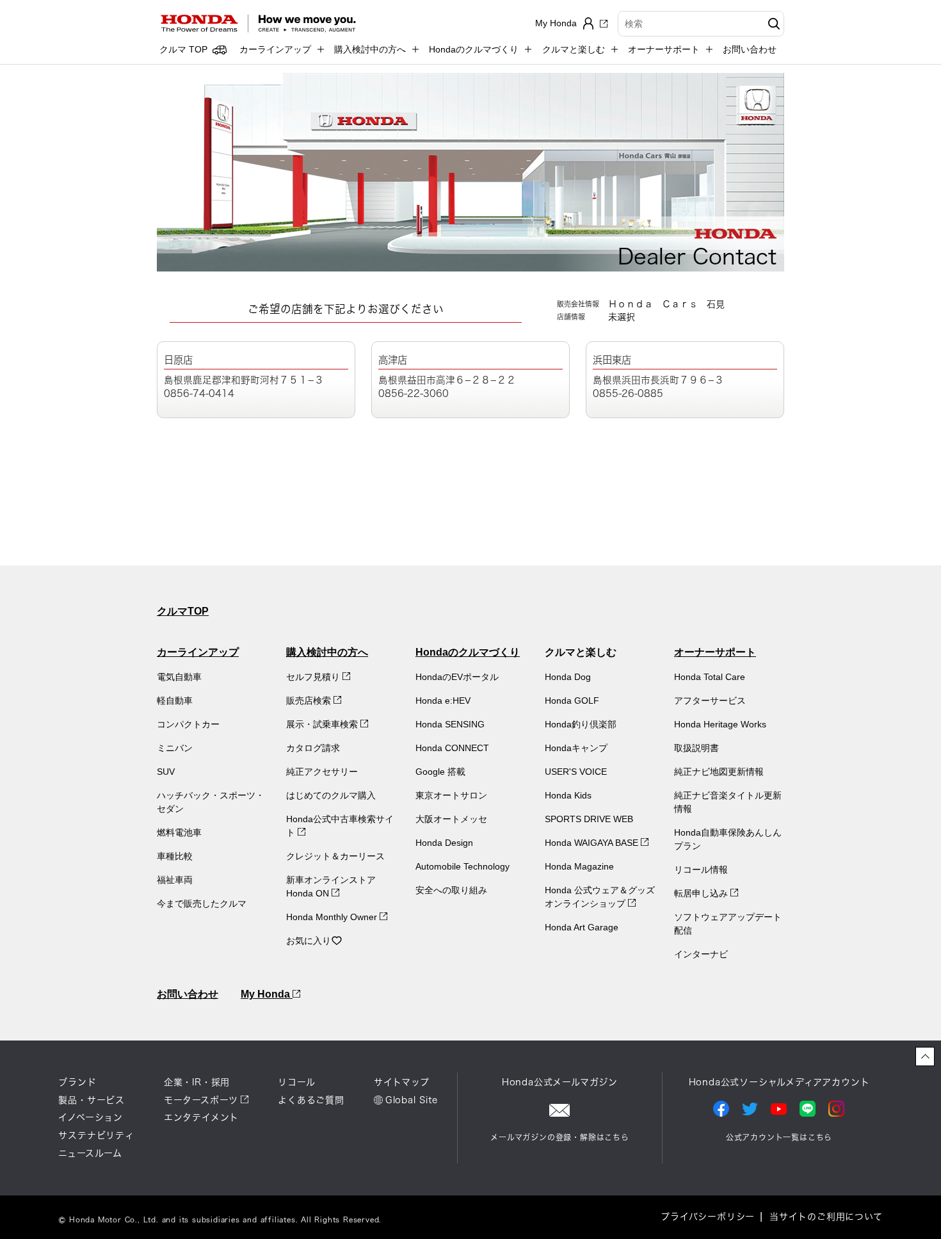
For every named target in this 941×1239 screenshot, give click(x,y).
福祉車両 (175, 880)
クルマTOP (183, 611)
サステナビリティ (96, 1135)
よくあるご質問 (311, 1100)
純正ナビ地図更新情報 (719, 771)
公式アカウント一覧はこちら (779, 1137)
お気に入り (308, 940)
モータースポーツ (201, 1100)
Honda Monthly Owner (333, 917)
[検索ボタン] (772, 24)
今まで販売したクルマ (201, 903)
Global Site (411, 1100)
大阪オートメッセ (451, 819)
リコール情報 (701, 869)
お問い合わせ (749, 49)
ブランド (77, 1082)
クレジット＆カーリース (335, 856)
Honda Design (444, 843)
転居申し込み (702, 893)
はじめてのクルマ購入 (331, 795)
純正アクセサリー (322, 771)
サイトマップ (402, 1082)
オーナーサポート (715, 652)
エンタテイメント (201, 1117)
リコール (296, 1082)
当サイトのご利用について (826, 1216)
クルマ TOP (183, 49)
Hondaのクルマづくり (467, 652)
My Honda (267, 994)
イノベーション (90, 1117)
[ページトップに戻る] (925, 1056)
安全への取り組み (451, 890)
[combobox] (701, 24)
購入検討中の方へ (327, 652)
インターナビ (701, 954)
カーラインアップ (198, 652)
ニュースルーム (90, 1153)
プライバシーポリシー (708, 1216)
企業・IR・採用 (197, 1082)
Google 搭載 (440, 771)
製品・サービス (91, 1100)
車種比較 (175, 856)
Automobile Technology (462, 866)
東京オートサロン (451, 795)
